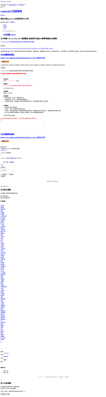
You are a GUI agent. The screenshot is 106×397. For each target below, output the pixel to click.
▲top (2, 164)
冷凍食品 (3, 248)
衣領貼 (2, 205)
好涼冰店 (3, 217)
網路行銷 (3, 319)
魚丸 (2, 241)
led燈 (2, 288)
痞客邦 (12, 158)
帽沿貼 (2, 207)
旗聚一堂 (3, 231)
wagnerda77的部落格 (11, 11)
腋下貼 (2, 223)
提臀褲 (2, 339)
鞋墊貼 (2, 228)
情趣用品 (3, 305)
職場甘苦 (12, 22)
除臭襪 (2, 212)
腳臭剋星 (3, 209)
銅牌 (2, 283)
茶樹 (2, 327)
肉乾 (2, 240)
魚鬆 (2, 238)
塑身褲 (2, 336)
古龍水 (2, 331)
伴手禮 (2, 236)
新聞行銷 (3, 322)
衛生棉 (2, 314)
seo (1, 320)
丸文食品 (3, 229)
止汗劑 (2, 224)
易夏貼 (2, 221)
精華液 (2, 326)
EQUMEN (3, 337)
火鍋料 (2, 245)
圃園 (2, 332)
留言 (15, 158)
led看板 (2, 293)
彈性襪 (2, 295)
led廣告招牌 (4, 286)
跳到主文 (3, 15)
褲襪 (2, 297)
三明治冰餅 (3, 216)
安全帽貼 (3, 219)
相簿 (4, 25)
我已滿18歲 (3, 394)
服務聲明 (67, 377)
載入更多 (3, 167)
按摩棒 (2, 307)
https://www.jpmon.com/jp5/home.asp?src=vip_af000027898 (23, 58)
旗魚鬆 (2, 233)
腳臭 (2, 210)
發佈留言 (3, 176)
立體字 (2, 281)
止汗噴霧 (3, 226)
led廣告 (2, 290)
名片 (4, 28)
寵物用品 (12, 162)
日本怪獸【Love (9, 35)
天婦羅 (2, 243)
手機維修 (3, 312)
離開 (8, 394)
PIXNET (42, 377)
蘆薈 (2, 324)
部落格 (5, 26)
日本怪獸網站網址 (7, 55)
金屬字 (2, 285)
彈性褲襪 (3, 298)
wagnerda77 (3, 150)
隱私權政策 (61, 377)
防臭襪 (2, 214)
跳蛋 (2, 309)
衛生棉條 (3, 316)
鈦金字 (2, 291)
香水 (2, 329)
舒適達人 (3, 317)
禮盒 (2, 235)
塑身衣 (2, 334)
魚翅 (2, 250)
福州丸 (2, 247)
